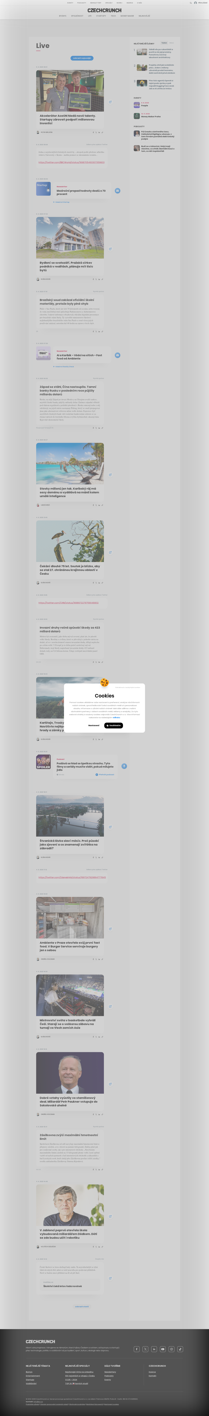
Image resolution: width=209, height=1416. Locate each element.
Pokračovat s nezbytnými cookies (127, 687)
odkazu (116, 717)
